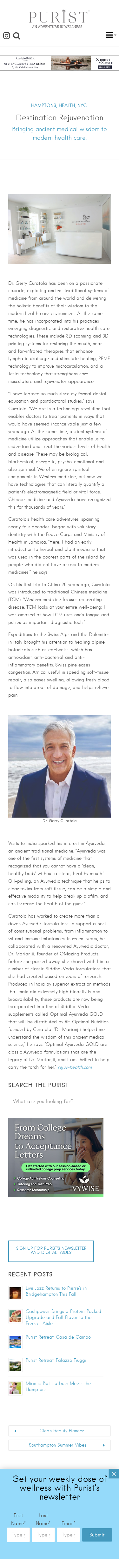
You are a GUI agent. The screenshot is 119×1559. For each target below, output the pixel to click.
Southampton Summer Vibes (57, 1445)
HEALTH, (67, 105)
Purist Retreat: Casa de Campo (58, 1337)
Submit (97, 1535)
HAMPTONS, (44, 105)
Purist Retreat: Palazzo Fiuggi (56, 1360)
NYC (82, 105)
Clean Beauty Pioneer (61, 1430)
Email (68, 1523)
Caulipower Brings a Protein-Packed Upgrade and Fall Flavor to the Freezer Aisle (63, 1317)
